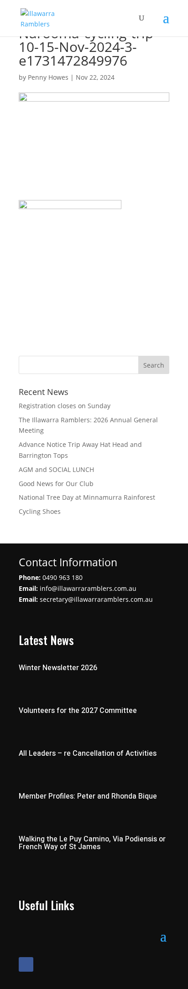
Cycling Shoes (40, 511)
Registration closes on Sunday (64, 405)
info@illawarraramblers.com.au (88, 588)
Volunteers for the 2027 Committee (78, 710)
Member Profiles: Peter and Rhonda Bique (88, 796)
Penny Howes (48, 77)
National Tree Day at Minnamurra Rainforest (87, 497)
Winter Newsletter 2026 (58, 667)
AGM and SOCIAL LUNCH (56, 469)
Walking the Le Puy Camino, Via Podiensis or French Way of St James (92, 843)
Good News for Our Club (56, 483)
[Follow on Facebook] (26, 964)
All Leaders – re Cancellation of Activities (88, 753)
